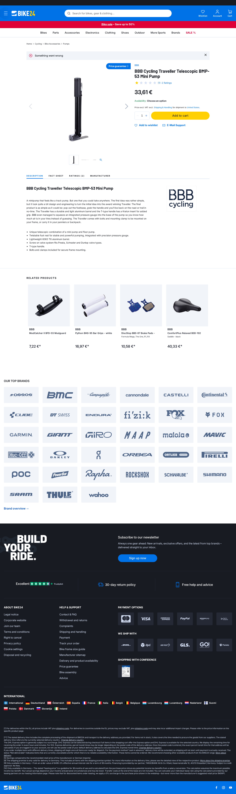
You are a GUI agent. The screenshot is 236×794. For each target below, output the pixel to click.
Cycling (38, 44)
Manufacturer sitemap (72, 654)
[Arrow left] (31, 305)
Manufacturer (100, 176)
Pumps (66, 44)
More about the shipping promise (215, 760)
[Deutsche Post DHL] (126, 645)
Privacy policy (12, 643)
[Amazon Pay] (205, 618)
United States (193, 107)
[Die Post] (165, 645)
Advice (63, 678)
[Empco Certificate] (126, 671)
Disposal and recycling (17, 654)
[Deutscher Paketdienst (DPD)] (146, 645)
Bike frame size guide (72, 649)
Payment (64, 637)
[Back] (30, 106)
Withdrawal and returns (73, 620)
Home (29, 44)
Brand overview (15, 508)
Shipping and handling (72, 631)
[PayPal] (185, 618)
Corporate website (15, 620)
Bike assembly (68, 672)
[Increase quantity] (146, 116)
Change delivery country (72, 740)
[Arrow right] (66, 305)
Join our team (12, 626)
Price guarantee (68, 666)
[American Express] (165, 618)
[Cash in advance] (224, 618)
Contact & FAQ (68, 614)
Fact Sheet (56, 176)
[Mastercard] (126, 618)
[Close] (206, 54)
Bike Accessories (52, 44)
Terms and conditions (17, 631)
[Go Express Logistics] (205, 645)
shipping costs (62, 728)
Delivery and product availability (78, 660)
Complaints (66, 626)
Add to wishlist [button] (148, 125)
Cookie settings (13, 649)
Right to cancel (13, 637)
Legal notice (11, 614)
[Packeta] (224, 645)
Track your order (69, 643)
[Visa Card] (146, 618)
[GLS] (185, 645)
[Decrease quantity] (137, 116)
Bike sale (106, 24)
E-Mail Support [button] (176, 125)
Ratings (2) (77, 176)
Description (34, 176)
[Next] (127, 106)
